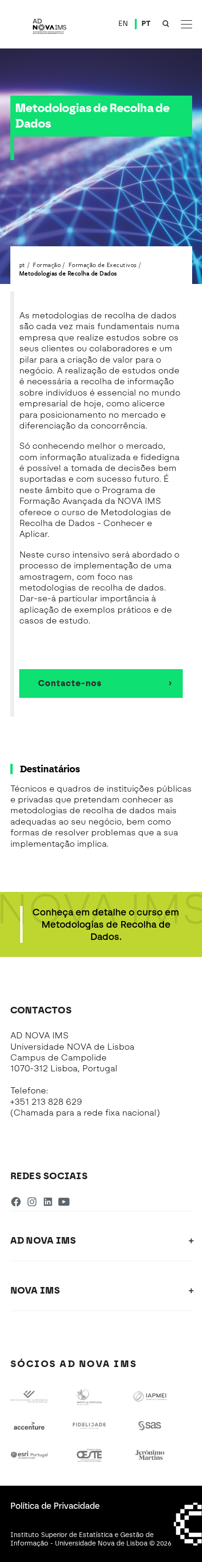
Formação (47, 264)
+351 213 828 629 (46, 1102)
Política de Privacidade (55, 1506)
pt (22, 264)
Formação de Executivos (103, 264)
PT (146, 23)
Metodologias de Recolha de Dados (68, 273)
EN (123, 23)
